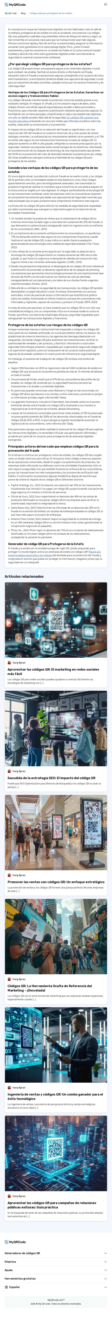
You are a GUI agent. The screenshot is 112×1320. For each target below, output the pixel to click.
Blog (23, 13)
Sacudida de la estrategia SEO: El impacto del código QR (51, 778)
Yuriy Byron (19, 662)
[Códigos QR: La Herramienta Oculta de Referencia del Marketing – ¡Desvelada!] (56, 937)
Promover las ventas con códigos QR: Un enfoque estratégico (56, 882)
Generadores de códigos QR (22, 1253)
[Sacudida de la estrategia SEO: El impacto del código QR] (56, 728)
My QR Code (11, 13)
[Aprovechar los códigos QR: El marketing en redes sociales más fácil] (56, 620)
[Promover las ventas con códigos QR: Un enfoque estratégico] (56, 833)
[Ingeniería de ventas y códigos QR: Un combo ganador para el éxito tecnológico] (56, 1045)
